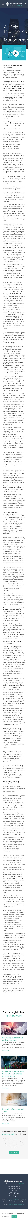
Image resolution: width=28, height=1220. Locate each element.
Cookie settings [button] (6, 1216)
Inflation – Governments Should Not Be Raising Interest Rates (13, 1073)
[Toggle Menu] (3, 4)
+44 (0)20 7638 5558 (12, 1199)
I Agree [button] (14, 1216)
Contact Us (14, 1152)
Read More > (5, 1050)
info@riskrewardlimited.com (16, 1204)
